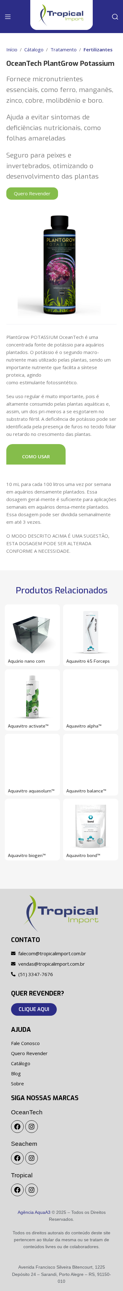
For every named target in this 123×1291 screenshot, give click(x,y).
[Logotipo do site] (61, 14)
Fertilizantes (98, 49)
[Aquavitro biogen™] (32, 826)
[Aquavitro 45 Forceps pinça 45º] (90, 632)
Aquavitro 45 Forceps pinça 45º (88, 663)
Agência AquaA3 (34, 1212)
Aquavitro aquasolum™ (31, 791)
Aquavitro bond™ (83, 855)
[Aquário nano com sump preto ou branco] (32, 632)
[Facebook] (17, 1126)
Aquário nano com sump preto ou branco (30, 663)
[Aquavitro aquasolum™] (32, 761)
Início (11, 49)
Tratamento (63, 49)
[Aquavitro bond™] (90, 826)
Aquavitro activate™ (28, 726)
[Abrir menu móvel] (8, 16)
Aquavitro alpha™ (84, 726)
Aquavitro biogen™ (27, 855)
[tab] (36, 454)
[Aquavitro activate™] (32, 696)
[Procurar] (115, 16)
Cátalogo (34, 49)
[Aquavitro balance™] (90, 761)
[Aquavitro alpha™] (90, 696)
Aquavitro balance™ (86, 791)
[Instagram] (31, 1126)
